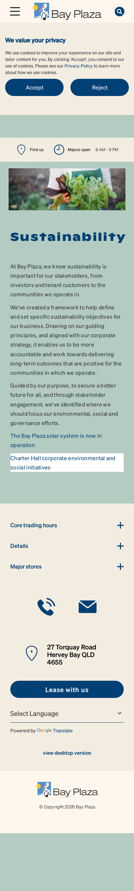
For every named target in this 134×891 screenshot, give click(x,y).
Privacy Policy (79, 65)
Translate (63, 730)
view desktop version (67, 752)
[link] (67, 10)
